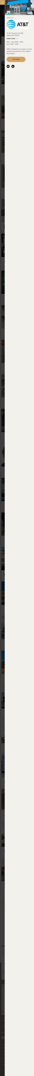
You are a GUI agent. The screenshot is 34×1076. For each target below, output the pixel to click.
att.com (16, 59)
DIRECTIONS (11, 38)
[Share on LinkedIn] (12, 66)
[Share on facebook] (8, 66)
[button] (2, 2)
